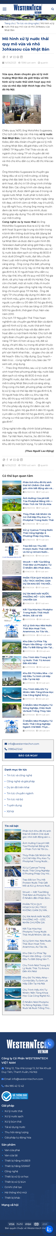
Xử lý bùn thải (13, 1121)
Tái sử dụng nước (15, 1127)
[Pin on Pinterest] (17, 57)
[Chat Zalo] (49, 1229)
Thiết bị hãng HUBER (17, 1160)
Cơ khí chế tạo (13, 1187)
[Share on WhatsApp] (4, 57)
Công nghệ (11, 1171)
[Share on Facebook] (7, 57)
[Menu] (4, 9)
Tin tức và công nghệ (28, 23)
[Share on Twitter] (10, 57)
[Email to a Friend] (14, 57)
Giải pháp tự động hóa (18, 1137)
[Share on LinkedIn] (21, 57)
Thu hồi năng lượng (17, 1132)
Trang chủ (9, 23)
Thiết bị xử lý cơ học (17, 1176)
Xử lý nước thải (13, 1111)
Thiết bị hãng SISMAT (17, 1166)
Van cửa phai (12, 1150)
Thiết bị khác (12, 1197)
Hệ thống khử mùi (16, 1192)
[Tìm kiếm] (52, 9)
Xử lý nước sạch (14, 1116)
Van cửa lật (11, 1155)
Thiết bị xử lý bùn (15, 1181)
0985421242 (15, 749)
